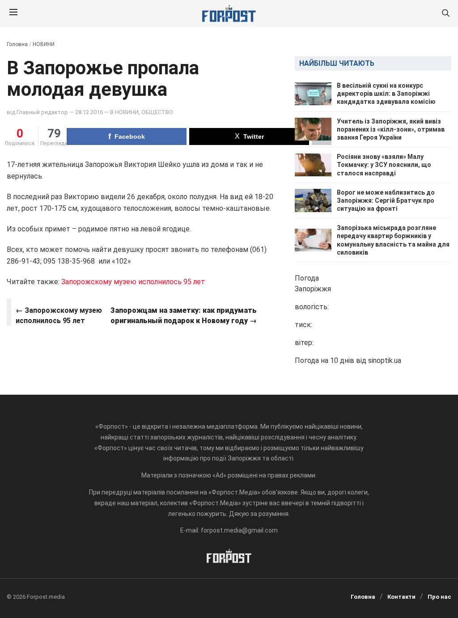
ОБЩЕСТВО (157, 112)
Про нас (439, 596)
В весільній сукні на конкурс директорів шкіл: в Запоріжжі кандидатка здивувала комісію (386, 93)
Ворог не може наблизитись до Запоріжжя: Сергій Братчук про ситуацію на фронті (386, 200)
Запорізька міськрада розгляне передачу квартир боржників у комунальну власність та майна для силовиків (393, 240)
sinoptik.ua (384, 360)
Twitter (253, 136)
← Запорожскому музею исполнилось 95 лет (59, 315)
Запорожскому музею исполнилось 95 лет (133, 281)
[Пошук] (445, 13)
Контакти (401, 596)
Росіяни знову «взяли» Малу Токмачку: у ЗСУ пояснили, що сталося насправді (384, 164)
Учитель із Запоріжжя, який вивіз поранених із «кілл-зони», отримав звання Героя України (391, 129)
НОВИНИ (44, 44)
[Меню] (13, 13)
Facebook (129, 136)
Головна (17, 44)
